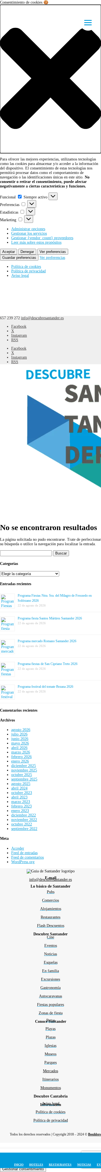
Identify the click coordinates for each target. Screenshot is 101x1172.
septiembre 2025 (24, 779)
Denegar (27, 252)
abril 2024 (19, 788)
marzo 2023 (20, 802)
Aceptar (8, 252)
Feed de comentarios (27, 857)
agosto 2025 (20, 784)
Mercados (50, 1071)
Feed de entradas (24, 853)
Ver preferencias (53, 252)
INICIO (19, 1164)
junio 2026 (19, 739)
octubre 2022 (21, 824)
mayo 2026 (20, 743)
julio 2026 (19, 734)
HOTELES (36, 1164)
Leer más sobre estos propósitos (36, 242)
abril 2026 (19, 748)
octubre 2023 (21, 793)
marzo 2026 (20, 752)
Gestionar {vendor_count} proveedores (42, 238)
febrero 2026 (21, 757)
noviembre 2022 (24, 820)
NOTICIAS (84, 1164)
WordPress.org (23, 862)
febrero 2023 (21, 806)
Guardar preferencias (19, 257)
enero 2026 (20, 761)
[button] (50, 79)
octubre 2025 (21, 775)
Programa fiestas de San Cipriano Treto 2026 (47, 664)
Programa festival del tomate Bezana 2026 (45, 687)
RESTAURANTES (60, 1164)
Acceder (17, 848)
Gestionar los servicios (29, 233)
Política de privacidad (28, 271)
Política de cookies (26, 266)
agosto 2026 (20, 730)
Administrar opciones (28, 229)
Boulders (94, 1134)
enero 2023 (20, 811)
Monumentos (50, 1088)
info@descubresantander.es (50, 879)
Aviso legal (20, 275)
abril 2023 (19, 797)
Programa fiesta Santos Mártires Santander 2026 (50, 618)
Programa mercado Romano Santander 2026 (47, 641)
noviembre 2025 (24, 770)
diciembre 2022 (23, 815)
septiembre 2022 (24, 829)
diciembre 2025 (23, 766)
